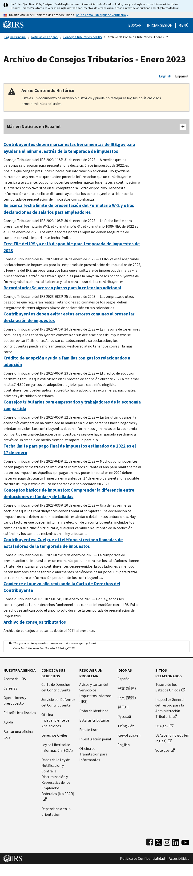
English (165, 76)
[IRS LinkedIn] (175, 841)
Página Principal (15, 37)
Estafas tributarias (94, 720)
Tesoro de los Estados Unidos (167, 687)
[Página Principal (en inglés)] (13, 24)
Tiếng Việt (125, 725)
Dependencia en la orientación (56, 811)
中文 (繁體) (126, 697)
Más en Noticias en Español (33, 126)
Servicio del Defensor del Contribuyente (58, 702)
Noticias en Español (44, 37)
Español (181, 76)
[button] (160, 25)
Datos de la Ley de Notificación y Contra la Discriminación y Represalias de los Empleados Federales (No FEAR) (57, 776)
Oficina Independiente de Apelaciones (55, 720)
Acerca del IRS (15, 678)
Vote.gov (162, 750)
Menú (183, 25)
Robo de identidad (93, 710)
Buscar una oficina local (18, 734)
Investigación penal (95, 739)
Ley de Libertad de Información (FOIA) (57, 747)
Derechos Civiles (54, 735)
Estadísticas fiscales (20, 712)
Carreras (10, 688)
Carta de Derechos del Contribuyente (56, 687)
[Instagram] (167, 841)
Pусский (124, 716)
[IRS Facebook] (149, 841)
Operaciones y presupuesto (15, 700)
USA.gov (161, 725)
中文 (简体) (126, 688)
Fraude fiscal (89, 729)
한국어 (123, 707)
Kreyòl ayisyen (129, 735)
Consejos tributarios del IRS (82, 37)
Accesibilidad (179, 858)
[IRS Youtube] (185, 841)
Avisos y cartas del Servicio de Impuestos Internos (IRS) (95, 693)
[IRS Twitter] (158, 841)
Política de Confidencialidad (142, 858)
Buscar (134, 25)
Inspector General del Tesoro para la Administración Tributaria (170, 708)
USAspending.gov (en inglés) (172, 738)
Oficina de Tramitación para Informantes (93, 754)
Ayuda (8, 722)
